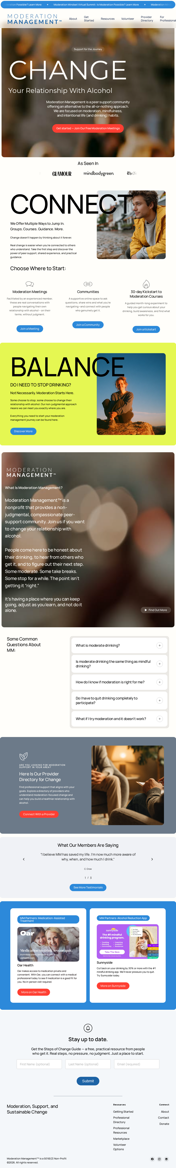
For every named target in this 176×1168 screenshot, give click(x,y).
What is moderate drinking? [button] (98, 645)
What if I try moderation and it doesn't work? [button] (111, 718)
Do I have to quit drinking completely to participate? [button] (106, 700)
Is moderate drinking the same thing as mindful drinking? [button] (113, 663)
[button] (88, 128)
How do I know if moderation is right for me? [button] (110, 682)
